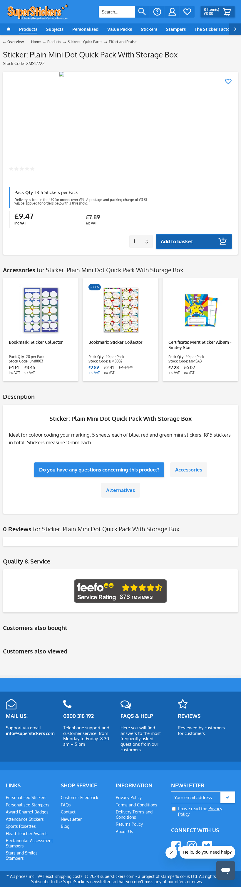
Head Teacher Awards (27, 833)
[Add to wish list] (228, 81)
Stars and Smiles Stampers (22, 855)
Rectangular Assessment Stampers (29, 843)
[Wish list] (187, 12)
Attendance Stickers (25, 819)
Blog (65, 826)
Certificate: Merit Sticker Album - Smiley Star (200, 345)
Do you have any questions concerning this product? (99, 470)
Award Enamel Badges (27, 811)
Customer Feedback (79, 797)
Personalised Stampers (27, 804)
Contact (68, 811)
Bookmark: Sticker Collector (36, 342)
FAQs (66, 804)
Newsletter (71, 819)
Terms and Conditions (136, 804)
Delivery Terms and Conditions (134, 814)
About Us (124, 831)
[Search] (142, 12)
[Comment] (21, 169)
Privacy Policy (129, 797)
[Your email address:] (203, 797)
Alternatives (120, 490)
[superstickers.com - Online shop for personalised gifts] (38, 12)
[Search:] (117, 12)
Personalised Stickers (26, 797)
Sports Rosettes (21, 826)
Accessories (188, 470)
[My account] (172, 12)
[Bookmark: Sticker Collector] (41, 310)
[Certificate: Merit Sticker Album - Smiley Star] (200, 310)
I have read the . (200, 811)
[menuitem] (124, 12)
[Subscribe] (227, 797)
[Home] (9, 29)
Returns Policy (129, 824)
